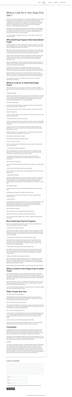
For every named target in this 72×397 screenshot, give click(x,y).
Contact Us (56, 2)
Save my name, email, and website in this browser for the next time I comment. (24, 385)
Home (39, 2)
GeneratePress (42, 395)
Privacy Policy (63, 2)
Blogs (44, 2)
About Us (50, 2)
